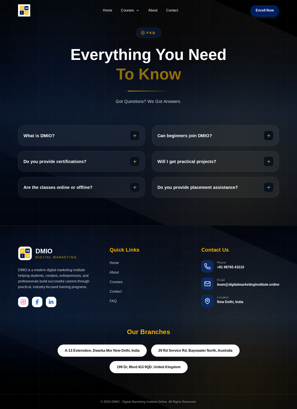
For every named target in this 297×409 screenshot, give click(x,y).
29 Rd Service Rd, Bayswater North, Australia (195, 350)
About (152, 10)
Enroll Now (265, 10)
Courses (127, 10)
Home (107, 10)
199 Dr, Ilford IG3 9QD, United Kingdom (148, 367)
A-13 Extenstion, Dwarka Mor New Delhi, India (102, 350)
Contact (172, 10)
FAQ (113, 301)
